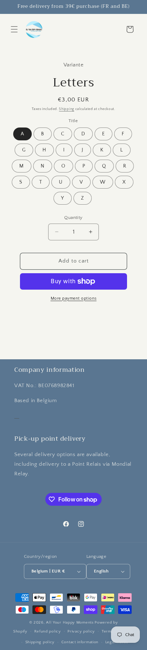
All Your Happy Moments (69, 622)
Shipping (66, 109)
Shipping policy (40, 642)
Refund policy (47, 631)
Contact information (79, 642)
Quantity (73, 217)
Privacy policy (81, 631)
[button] (14, 29)
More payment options (74, 298)
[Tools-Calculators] (16, 415)
